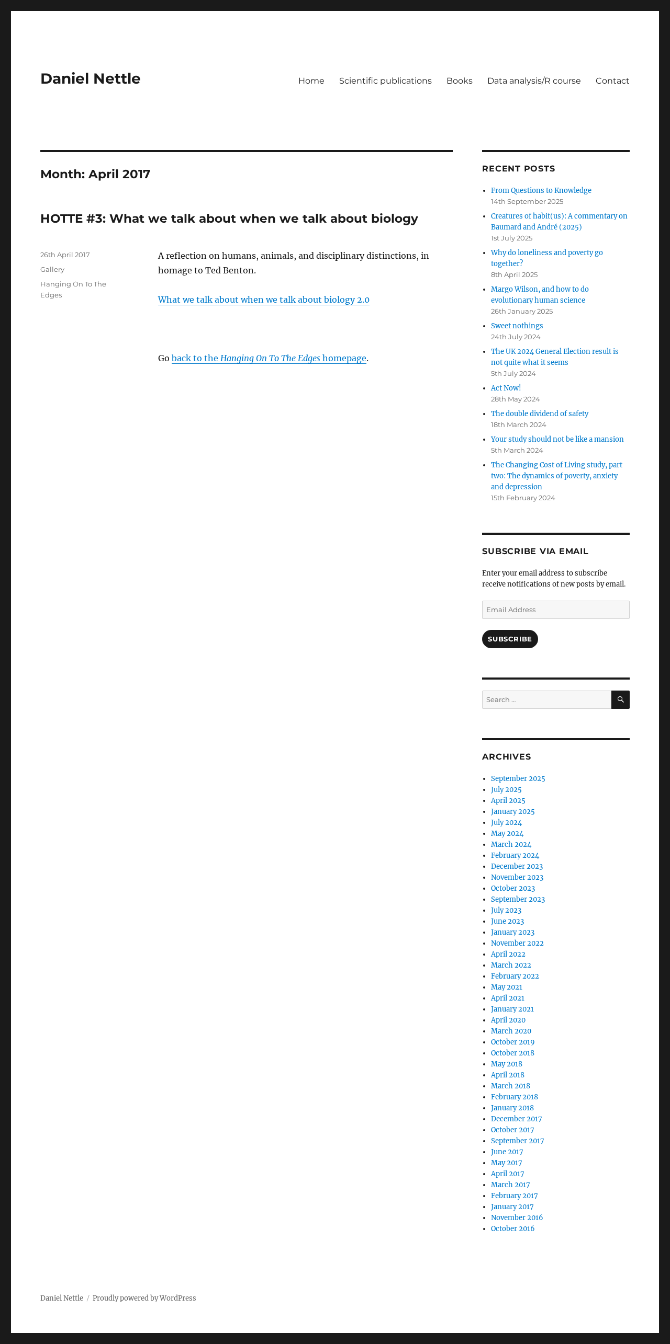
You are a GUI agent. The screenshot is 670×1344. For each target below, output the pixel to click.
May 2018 (506, 1064)
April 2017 (507, 1173)
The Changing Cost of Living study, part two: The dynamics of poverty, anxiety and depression (556, 476)
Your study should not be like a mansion (557, 439)
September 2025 (518, 778)
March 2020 (511, 1031)
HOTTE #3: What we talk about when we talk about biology (229, 218)
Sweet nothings (517, 325)
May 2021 (506, 987)
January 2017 (512, 1206)
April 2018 (507, 1075)
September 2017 (517, 1140)
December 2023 (517, 866)
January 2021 (512, 1009)
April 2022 (508, 954)
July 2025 (506, 789)
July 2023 (506, 910)
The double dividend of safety (539, 413)
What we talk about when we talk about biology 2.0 (264, 299)
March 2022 (511, 965)
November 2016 (517, 1217)
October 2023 (513, 888)
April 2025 (508, 800)
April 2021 (507, 998)
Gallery (52, 269)
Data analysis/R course (534, 81)
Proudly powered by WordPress (144, 1298)
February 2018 (514, 1097)
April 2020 (508, 1020)
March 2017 (510, 1184)
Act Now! (506, 388)
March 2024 (511, 844)
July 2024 (506, 822)
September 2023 (518, 899)
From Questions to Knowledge (541, 190)
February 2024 (515, 855)
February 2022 (515, 976)
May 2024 (507, 833)
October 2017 (512, 1129)
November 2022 (517, 943)
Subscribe (510, 639)
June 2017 (507, 1151)
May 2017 (506, 1162)
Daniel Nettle (90, 78)
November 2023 (517, 877)
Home (311, 81)
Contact (613, 81)
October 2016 (513, 1228)
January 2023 (512, 932)
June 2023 (507, 921)
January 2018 (512, 1108)
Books (459, 81)
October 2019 (513, 1042)
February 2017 (514, 1195)
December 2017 (516, 1119)
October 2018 (512, 1053)
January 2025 (513, 811)
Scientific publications (385, 81)
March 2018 (510, 1086)
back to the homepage (269, 358)
